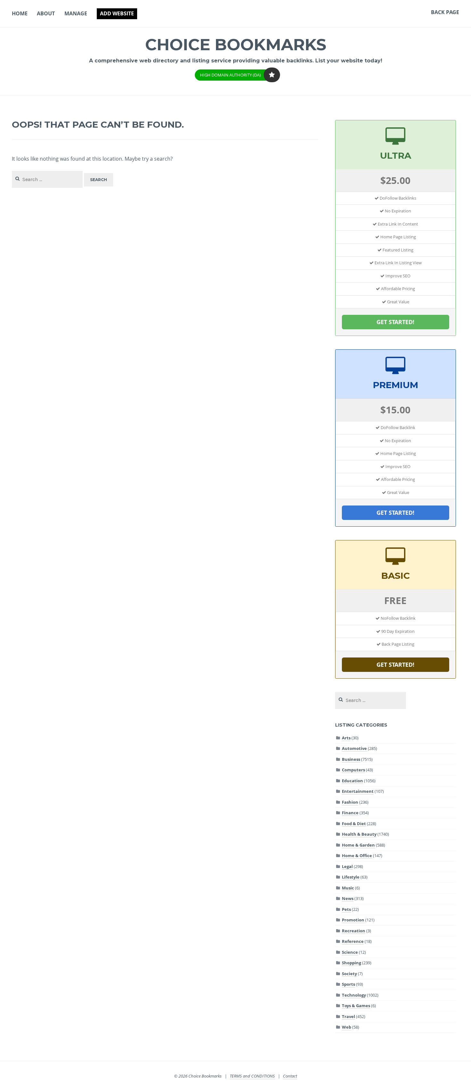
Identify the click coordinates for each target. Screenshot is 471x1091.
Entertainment (358, 791)
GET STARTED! (395, 322)
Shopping (351, 963)
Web (346, 1027)
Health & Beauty (359, 834)
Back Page (445, 12)
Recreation (353, 931)
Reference (353, 941)
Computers (353, 770)
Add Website (117, 13)
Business (351, 759)
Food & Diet (354, 823)
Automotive (354, 748)
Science (350, 952)
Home (20, 13)
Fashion (350, 802)
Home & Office (357, 855)
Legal (347, 866)
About (46, 13)
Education (352, 781)
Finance (350, 813)
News (347, 898)
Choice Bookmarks (235, 44)
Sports (348, 984)
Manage (75, 13)
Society (349, 973)
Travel (348, 1016)
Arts (346, 738)
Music (348, 888)
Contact (290, 1076)
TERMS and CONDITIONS (252, 1076)
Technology (354, 995)
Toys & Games (356, 1005)
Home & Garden (358, 845)
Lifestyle (350, 877)
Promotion (353, 920)
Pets (346, 909)
